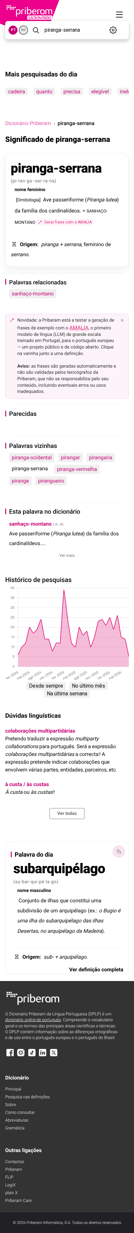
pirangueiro (51, 481)
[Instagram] (21, 1056)
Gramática (14, 1128)
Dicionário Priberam (28, 123)
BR (23, 30)
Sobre (10, 1104)
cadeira (16, 91)
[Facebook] (10, 1056)
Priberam (13, 1169)
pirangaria (100, 457)
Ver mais (67, 555)
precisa (71, 91)
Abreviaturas (16, 1120)
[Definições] (113, 30)
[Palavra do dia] (119, 851)
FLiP (9, 1177)
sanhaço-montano (33, 294)
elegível (100, 91)
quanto (44, 91)
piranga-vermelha (77, 469)
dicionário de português (33, 1020)
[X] (54, 1056)
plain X (11, 1193)
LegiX (10, 1185)
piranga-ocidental (32, 457)
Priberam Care (18, 1200)
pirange (20, 481)
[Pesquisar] (35, 30)
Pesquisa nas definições (27, 1097)
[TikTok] (32, 1056)
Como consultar (20, 1112)
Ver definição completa (96, 969)
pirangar (70, 457)
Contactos (14, 1161)
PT (13, 30)
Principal (13, 1089)
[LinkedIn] (42, 1056)
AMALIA (78, 328)
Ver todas (67, 813)
